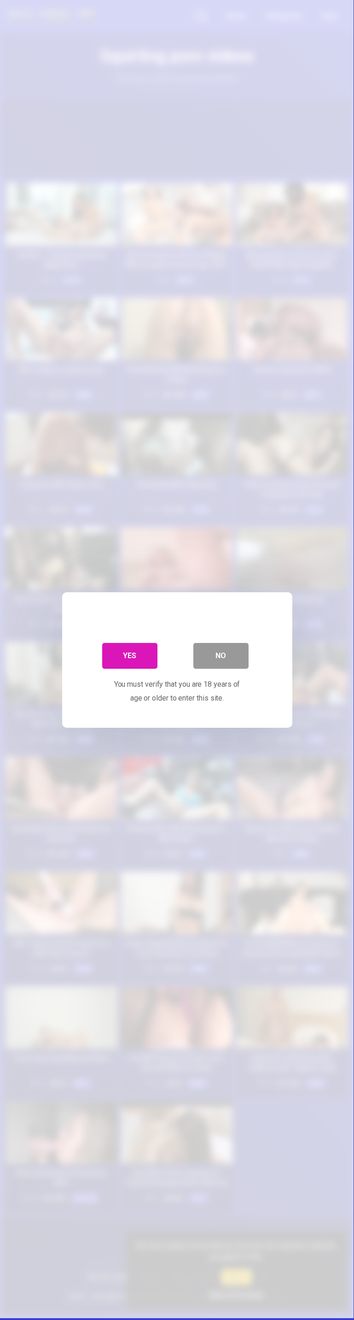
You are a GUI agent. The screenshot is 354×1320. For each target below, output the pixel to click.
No (220, 655)
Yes (129, 655)
